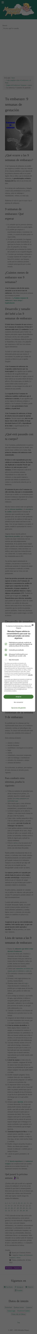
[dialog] (18, 667)
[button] (18, 659)
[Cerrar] (33, 625)
